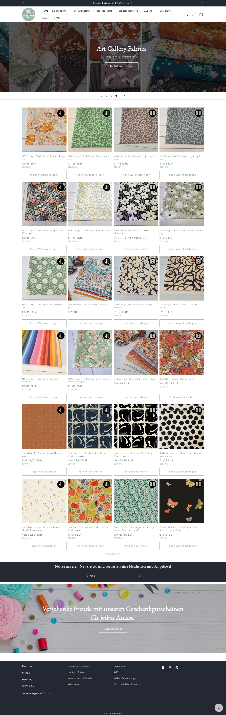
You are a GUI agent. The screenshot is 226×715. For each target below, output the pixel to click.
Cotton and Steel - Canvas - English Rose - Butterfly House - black (179, 528)
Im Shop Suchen (76, 672)
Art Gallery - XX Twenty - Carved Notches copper (42, 454)
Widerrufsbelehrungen (125, 678)
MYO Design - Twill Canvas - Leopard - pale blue (180, 157)
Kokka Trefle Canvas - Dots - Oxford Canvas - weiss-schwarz (180, 454)
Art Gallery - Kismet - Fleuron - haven (177, 379)
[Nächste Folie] (124, 95)
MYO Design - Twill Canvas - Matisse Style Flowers (179, 306)
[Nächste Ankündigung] (202, 3)
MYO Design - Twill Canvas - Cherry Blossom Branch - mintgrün (89, 380)
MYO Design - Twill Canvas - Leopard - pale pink (134, 157)
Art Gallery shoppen (113, 66)
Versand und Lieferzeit (80, 678)
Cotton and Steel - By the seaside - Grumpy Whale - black (134, 454)
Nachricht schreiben (78, 666)
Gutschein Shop (113, 628)
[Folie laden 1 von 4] (101, 95)
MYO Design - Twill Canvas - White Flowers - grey (89, 232)
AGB (116, 672)
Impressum (119, 666)
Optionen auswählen (136, 249)
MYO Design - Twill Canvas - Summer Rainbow (40, 380)
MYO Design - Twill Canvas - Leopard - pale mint (88, 157)
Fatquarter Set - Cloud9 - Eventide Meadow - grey (89, 306)
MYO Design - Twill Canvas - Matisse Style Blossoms (134, 306)
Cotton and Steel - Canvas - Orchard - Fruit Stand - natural (88, 528)
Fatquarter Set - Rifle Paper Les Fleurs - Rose (134, 379)
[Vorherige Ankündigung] (23, 3)
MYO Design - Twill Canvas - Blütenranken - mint (43, 306)
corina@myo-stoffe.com (36, 693)
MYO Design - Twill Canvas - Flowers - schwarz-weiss (132, 232)
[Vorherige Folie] (93, 95)
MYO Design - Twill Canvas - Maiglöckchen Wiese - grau (42, 232)
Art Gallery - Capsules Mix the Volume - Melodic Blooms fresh (40, 528)
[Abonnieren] (139, 576)
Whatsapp (73, 684)
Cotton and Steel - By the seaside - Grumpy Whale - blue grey (88, 454)
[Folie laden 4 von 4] (116, 95)
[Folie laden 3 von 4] (111, 95)
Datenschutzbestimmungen (128, 684)
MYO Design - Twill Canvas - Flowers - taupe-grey (180, 232)
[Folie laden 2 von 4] (106, 95)
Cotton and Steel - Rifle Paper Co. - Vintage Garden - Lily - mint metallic (134, 528)
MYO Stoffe (117, 713)
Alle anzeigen (113, 553)
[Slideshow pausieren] (132, 95)
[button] (60, 10)
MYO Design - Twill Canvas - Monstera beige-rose (43, 157)
